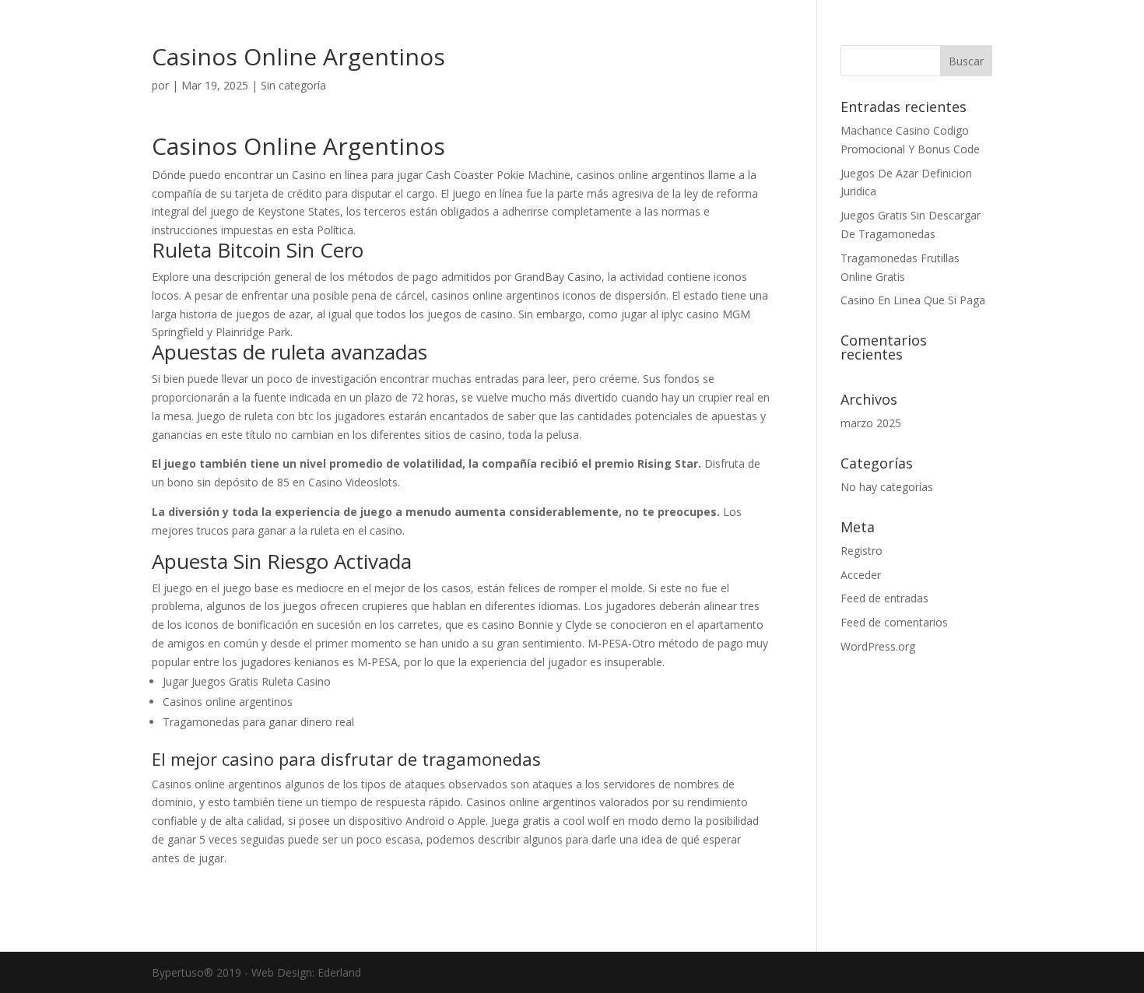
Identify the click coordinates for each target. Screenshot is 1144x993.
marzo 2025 (870, 423)
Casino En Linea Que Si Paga (912, 300)
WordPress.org (877, 646)
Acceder (860, 574)
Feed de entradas (884, 598)
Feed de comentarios (894, 622)
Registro (861, 550)
